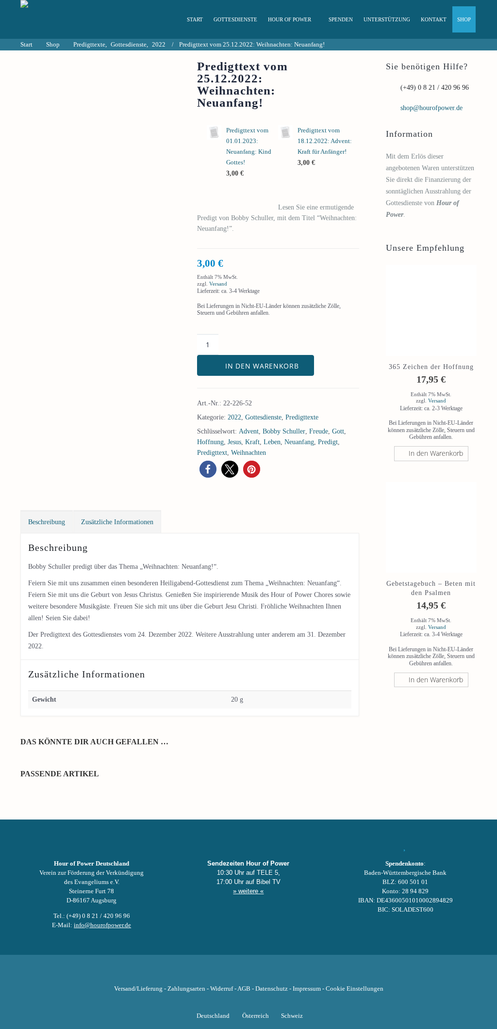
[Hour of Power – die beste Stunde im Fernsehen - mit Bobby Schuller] (73, 19)
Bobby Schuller (284, 431)
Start (195, 19)
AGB (243, 988)
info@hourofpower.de (102, 925)
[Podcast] (281, 973)
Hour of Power (289, 19)
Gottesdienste (235, 19)
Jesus (234, 442)
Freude (318, 431)
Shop (464, 19)
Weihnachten (248, 452)
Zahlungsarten (186, 988)
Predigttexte (301, 417)
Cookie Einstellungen (354, 988)
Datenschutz (271, 988)
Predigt (328, 442)
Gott (338, 431)
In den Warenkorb (261, 365)
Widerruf (221, 988)
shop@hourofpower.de (431, 108)
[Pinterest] (265, 973)
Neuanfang (299, 442)
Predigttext (212, 452)
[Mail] (298, 973)
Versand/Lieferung (138, 988)
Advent (249, 431)
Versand (218, 284)
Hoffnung (210, 442)
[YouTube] (232, 973)
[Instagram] (248, 973)
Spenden (341, 19)
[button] (207, 469)
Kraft (252, 442)
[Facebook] (199, 973)
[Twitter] (215, 973)
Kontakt (434, 19)
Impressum (307, 988)
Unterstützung (387, 19)
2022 (234, 417)
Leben (272, 442)
